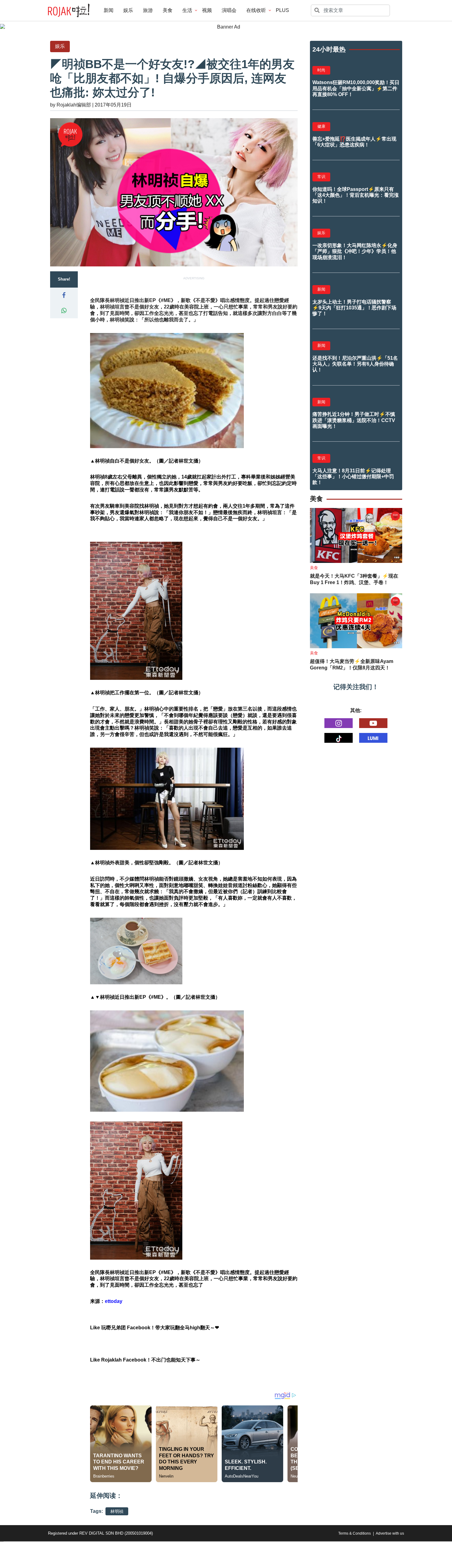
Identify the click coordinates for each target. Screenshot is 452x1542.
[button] (64, 295)
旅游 (148, 10)
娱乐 (128, 10)
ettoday (113, 1301)
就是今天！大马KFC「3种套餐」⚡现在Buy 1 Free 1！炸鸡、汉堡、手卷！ (354, 579)
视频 (207, 10)
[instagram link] (338, 723)
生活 (187, 10)
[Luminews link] (373, 738)
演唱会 (229, 10)
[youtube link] (373, 723)
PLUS (282, 10)
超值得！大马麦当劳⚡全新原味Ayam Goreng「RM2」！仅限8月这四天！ (351, 664)
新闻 (108, 10)
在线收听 (256, 10)
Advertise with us (390, 1533)
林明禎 (116, 1511)
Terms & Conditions (354, 1533)
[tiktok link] (338, 738)
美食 (167, 10)
